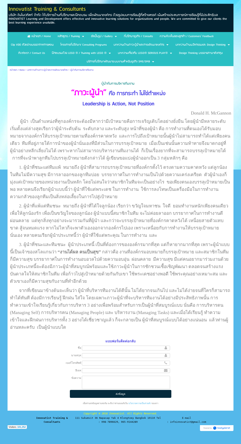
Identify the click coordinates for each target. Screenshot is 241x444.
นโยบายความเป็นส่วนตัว (140, 403)
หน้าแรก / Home (17, 70)
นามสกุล (76, 355)
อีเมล (78, 370)
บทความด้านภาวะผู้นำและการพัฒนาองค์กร (47, 70)
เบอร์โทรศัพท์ (73, 362)
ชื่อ (79, 347)
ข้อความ (76, 377)
